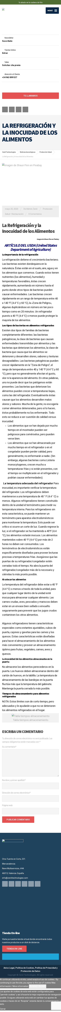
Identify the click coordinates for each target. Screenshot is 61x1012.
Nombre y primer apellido (14, 780)
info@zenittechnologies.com (15, 878)
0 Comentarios (35, 214)
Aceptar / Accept (37, 986)
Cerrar (3, 1009)
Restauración (18, 214)
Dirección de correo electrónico (16, 793)
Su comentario (9, 747)
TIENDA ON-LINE (14, 949)
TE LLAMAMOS (30, 96)
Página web (7, 805)
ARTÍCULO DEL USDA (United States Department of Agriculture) (30, 247)
